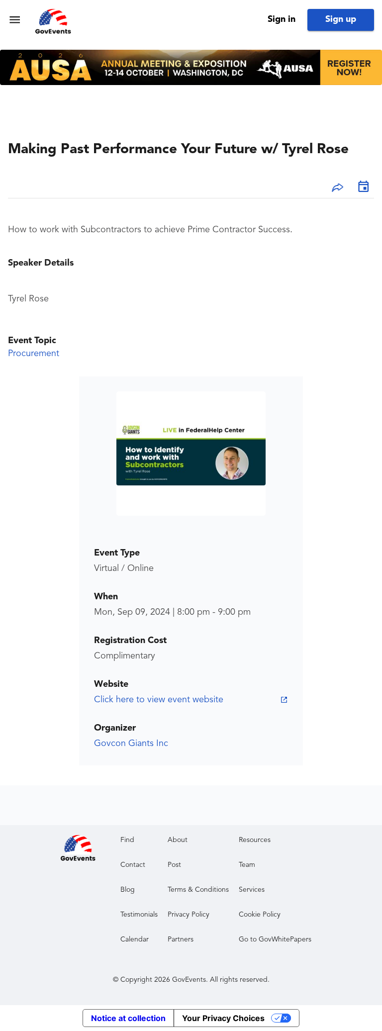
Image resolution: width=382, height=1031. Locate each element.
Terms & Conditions (198, 889)
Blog (127, 889)
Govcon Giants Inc (131, 743)
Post (174, 864)
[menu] (14, 19)
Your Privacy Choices (223, 1018)
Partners (180, 939)
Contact (132, 864)
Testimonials (139, 914)
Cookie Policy (260, 914)
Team (247, 864)
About (178, 840)
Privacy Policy (188, 914)
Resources (255, 840)
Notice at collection (128, 1018)
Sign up (340, 19)
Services (252, 889)
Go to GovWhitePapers (275, 939)
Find (127, 840)
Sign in (281, 19)
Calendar (134, 939)
